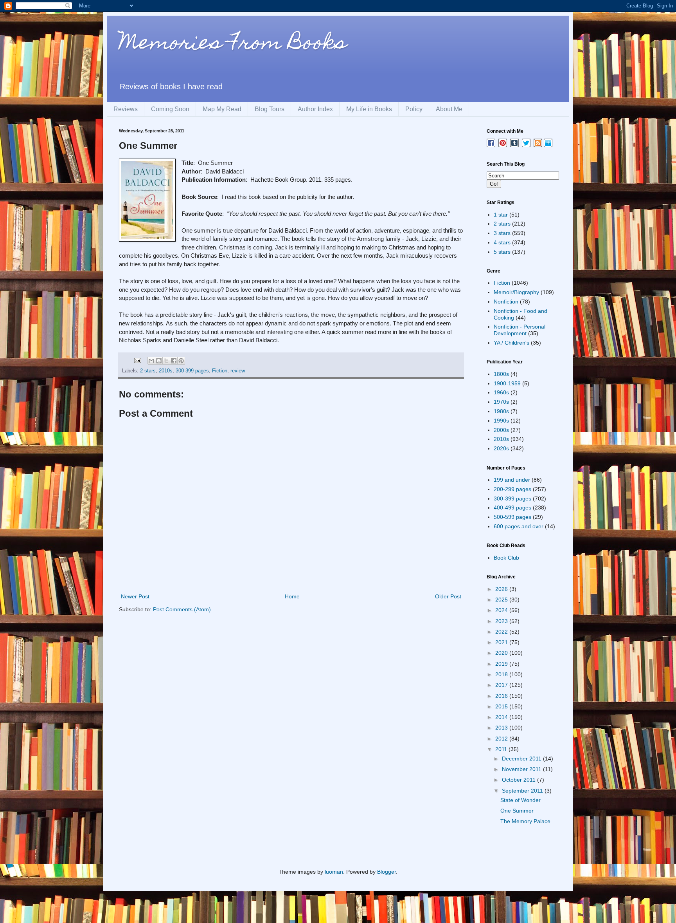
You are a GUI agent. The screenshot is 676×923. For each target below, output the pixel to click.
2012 (502, 738)
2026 (502, 589)
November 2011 (522, 769)
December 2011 (522, 758)
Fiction (219, 371)
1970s (501, 402)
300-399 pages (192, 371)
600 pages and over (518, 526)
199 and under (512, 480)
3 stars (502, 233)
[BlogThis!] (159, 361)
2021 (502, 642)
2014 (502, 717)
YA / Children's (511, 343)
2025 (502, 599)
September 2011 (523, 791)
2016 (502, 696)
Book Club (506, 558)
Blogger (386, 872)
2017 (502, 685)
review (237, 371)
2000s (501, 430)
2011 (502, 749)
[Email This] (151, 361)
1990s (501, 420)
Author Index (315, 109)
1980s (501, 411)
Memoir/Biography (516, 292)
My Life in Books (369, 109)
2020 (502, 653)
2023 (502, 621)
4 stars (502, 242)
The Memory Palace (525, 821)
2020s (501, 448)
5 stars (502, 252)
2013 (502, 727)
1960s (501, 392)
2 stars (148, 371)
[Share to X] (166, 361)
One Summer (517, 810)
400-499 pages (512, 507)
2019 (502, 664)
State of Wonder (520, 800)
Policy (413, 109)
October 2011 (519, 780)
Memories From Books (233, 44)
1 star (501, 214)
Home (292, 596)
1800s (501, 374)
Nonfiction (506, 301)
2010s (166, 371)
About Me (449, 109)
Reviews (125, 109)
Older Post (448, 596)
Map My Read (222, 109)
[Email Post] (137, 360)
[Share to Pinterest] (181, 361)
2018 (502, 674)
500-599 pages (512, 517)
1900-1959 (507, 383)
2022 (502, 632)
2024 (502, 610)
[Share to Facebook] (174, 361)
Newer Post (135, 596)
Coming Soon (170, 109)
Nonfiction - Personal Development (519, 329)
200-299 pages (512, 489)
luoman (334, 872)
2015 (502, 706)
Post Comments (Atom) (182, 609)
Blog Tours (269, 109)
